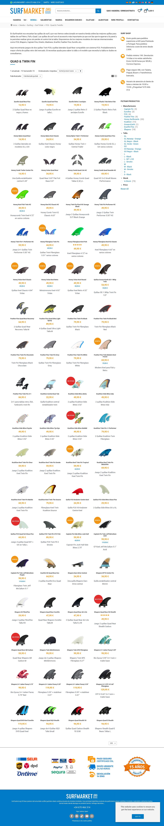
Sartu (46, 2)
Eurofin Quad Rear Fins (22, 102)
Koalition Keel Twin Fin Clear (22, 462)
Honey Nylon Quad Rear (22, 136)
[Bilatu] (98, 11)
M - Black (128, 167)
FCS (126, 114)
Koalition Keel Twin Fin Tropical (77, 462)
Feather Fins (129, 117)
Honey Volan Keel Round (77, 280)
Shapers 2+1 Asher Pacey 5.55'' (50, 684)
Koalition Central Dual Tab (49, 394)
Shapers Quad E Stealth (105, 720)
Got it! (137, 816)
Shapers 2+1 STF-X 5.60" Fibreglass (105, 685)
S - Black (127, 174)
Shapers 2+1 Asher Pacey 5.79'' (22, 684)
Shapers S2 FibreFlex (22, 612)
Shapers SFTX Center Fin (105, 573)
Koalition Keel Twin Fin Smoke (50, 462)
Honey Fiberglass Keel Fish (77, 242)
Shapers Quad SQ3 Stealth (49, 720)
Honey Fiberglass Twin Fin (49, 242)
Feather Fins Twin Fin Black (77, 319)
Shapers (127, 129)
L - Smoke (128, 162)
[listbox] (68, 71)
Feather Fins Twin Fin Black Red (105, 319)
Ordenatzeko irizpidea (47, 71)
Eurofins (127, 111)
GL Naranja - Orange (132, 139)
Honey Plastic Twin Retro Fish (105, 102)
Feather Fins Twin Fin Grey (49, 355)
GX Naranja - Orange (132, 149)
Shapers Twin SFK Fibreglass (77, 650)
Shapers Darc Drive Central (77, 573)
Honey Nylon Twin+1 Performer (77, 136)
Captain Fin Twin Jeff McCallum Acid (105, 535)
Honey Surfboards (132, 119)
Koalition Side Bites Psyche (22, 428)
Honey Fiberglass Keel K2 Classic (105, 242)
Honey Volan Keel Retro (49, 280)
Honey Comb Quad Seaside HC (105, 170)
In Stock (127, 181)
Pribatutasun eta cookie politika (82, 821)
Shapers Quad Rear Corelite (50, 612)
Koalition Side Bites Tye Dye (50, 428)
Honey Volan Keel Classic (22, 280)
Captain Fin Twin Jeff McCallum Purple (22, 574)
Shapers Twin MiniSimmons (50, 650)
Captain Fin (129, 109)
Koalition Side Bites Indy (105, 394)
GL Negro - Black (131, 141)
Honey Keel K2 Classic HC (50, 204)
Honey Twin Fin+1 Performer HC (22, 242)
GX (125, 146)
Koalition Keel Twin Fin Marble (22, 500)
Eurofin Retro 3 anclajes (77, 102)
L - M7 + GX (129, 159)
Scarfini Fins (129, 127)
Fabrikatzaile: (15, 76)
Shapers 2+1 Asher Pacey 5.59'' (105, 650)
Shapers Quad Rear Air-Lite (77, 612)
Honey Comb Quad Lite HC (77, 170)
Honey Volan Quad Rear (49, 170)
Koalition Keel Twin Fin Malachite (105, 463)
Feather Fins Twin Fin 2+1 (22, 394)
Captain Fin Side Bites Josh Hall (77, 534)
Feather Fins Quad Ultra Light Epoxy (49, 319)
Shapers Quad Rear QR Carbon (22, 650)
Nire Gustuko (57, 2)
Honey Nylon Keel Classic (50, 136)
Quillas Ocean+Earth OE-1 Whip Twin (105, 280)
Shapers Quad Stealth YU (77, 720)
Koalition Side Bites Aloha (77, 394)
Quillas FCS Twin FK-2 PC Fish (49, 534)
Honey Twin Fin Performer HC (104, 204)
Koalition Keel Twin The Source (50, 500)
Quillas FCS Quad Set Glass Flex (22, 534)
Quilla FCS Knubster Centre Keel (77, 500)
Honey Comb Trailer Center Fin (22, 170)
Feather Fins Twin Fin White (77, 355)
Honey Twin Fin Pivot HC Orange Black (77, 205)
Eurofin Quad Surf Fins (50, 102)
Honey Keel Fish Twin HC (22, 204)
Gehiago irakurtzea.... (98, 803)
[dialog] (137, 812)
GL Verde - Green (131, 144)
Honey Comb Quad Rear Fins (105, 136)
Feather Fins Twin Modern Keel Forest (105, 356)
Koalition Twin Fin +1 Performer (105, 428)
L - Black (127, 156)
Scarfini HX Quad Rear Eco (49, 573)
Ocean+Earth (129, 124)
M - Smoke (128, 169)
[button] (139, 11)
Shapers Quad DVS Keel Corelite (22, 720)
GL (125, 136)
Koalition (128, 122)
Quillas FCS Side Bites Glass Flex (105, 500)
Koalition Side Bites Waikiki (77, 428)
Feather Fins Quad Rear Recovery (22, 319)
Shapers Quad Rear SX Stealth (105, 612)
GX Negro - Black (131, 151)
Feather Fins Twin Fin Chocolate (22, 355)
